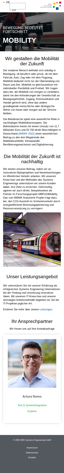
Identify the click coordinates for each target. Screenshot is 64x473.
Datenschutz (32, 452)
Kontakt (32, 457)
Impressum (32, 447)
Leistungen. (46, 309)
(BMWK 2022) (26, 133)
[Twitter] (34, 465)
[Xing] (29, 465)
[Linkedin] (25, 465)
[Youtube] (39, 465)
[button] (28, 6)
